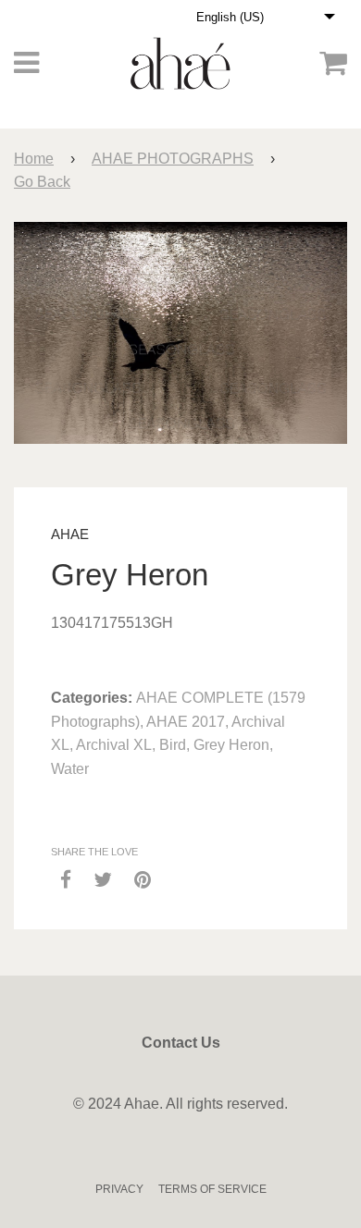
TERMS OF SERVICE (212, 1189)
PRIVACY (119, 1189)
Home (34, 158)
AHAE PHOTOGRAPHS (173, 158)
